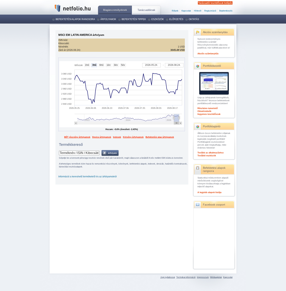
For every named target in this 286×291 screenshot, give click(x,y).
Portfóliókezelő (212, 65)
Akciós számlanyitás (215, 32)
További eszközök (206, 155)
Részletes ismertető (207, 108)
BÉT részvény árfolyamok (77, 137)
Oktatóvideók (204, 111)
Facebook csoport (214, 204)
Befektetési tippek (134, 19)
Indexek (117, 137)
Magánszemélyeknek (115, 10)
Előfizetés (176, 19)
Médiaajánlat (216, 277)
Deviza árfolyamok (101, 137)
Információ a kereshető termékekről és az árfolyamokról (87, 176)
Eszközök (157, 19)
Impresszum (203, 277)
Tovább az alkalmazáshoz (210, 152)
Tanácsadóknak (146, 10)
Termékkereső (71, 144)
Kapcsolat (186, 11)
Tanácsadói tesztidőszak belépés (215, 3)
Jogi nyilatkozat (167, 277)
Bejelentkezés (225, 11)
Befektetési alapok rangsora (75, 19)
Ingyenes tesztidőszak (208, 114)
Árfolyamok (108, 19)
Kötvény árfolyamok (133, 137)
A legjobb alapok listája (209, 192)
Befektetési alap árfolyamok (160, 137)
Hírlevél (197, 11)
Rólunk (175, 11)
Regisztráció (210, 11)
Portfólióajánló (211, 126)
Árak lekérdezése (110, 153)
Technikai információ (186, 277)
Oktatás (194, 19)
